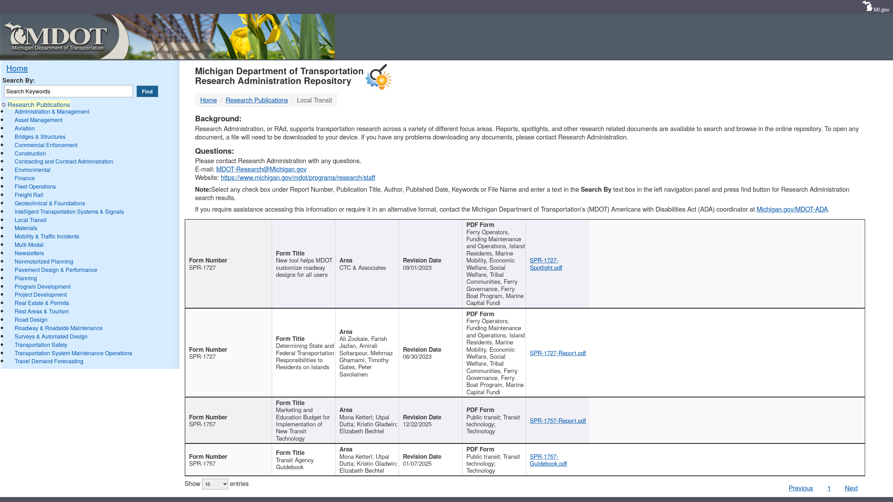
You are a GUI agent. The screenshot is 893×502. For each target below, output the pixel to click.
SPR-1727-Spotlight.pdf (546, 263)
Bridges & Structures (40, 136)
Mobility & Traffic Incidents (47, 236)
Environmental (33, 170)
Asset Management (38, 120)
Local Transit (30, 220)
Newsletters (29, 253)
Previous (801, 487)
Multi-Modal (29, 245)
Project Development (41, 294)
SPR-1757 (202, 424)
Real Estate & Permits (42, 303)
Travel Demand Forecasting (49, 361)
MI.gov (882, 9)
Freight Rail (29, 195)
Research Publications (39, 104)
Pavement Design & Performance (56, 270)
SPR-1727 (202, 267)
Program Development (42, 286)
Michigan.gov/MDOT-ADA (792, 208)
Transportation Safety (41, 345)
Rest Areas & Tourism (42, 311)
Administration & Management (52, 111)
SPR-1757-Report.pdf (558, 420)
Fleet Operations (35, 186)
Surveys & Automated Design (51, 336)
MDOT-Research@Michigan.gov (261, 168)
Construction (30, 153)
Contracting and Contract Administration (64, 161)
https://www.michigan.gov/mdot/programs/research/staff (298, 177)
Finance (25, 178)
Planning (26, 278)
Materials (26, 228)
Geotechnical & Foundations (50, 203)
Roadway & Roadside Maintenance (59, 328)
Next (851, 487)
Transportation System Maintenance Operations (73, 353)
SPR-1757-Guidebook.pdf (548, 459)
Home (17, 67)
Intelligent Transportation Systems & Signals (69, 211)
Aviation (25, 128)
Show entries (217, 483)
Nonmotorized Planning (44, 261)
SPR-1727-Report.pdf (558, 353)
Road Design (31, 319)
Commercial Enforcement (46, 145)
